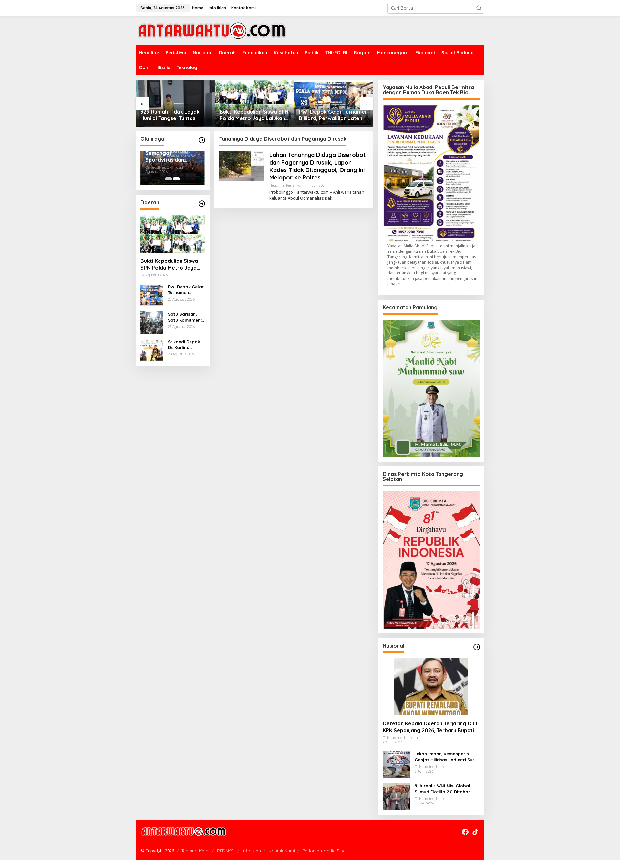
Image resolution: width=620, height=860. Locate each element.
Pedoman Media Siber (325, 850)
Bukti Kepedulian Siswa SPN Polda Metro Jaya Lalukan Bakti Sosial (254, 115)
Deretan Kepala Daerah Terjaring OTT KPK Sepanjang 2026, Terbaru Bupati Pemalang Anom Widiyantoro (430, 727)
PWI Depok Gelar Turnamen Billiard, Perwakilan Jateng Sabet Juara (333, 115)
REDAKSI (225, 850)
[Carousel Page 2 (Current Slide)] (176, 178)
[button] (478, 8)
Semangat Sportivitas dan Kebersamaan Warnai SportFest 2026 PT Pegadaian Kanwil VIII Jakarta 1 (169, 156)
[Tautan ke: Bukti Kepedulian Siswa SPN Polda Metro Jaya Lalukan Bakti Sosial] (254, 103)
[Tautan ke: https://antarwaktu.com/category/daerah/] (202, 204)
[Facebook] (465, 832)
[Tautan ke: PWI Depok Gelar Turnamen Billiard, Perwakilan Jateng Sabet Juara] (333, 103)
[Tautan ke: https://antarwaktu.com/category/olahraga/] (202, 140)
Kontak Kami (282, 850)
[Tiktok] (475, 832)
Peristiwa (293, 185)
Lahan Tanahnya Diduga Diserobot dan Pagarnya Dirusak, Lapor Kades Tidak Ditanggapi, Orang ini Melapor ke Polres (317, 166)
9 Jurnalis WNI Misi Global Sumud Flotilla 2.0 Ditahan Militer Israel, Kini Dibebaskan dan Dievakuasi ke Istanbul (446, 788)
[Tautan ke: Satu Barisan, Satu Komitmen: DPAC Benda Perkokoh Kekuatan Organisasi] (151, 322)
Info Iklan (251, 850)
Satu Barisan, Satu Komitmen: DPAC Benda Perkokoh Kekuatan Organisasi (185, 317)
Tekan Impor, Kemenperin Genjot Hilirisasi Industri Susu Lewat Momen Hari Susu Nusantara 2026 (446, 757)
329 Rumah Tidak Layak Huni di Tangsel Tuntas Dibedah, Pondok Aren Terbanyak (170, 115)
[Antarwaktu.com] (212, 30)
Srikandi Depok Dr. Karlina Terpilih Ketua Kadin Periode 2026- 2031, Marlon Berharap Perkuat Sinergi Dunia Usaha (184, 344)
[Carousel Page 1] (168, 178)
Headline (276, 185)
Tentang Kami (195, 850)
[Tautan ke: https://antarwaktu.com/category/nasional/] (476, 647)
